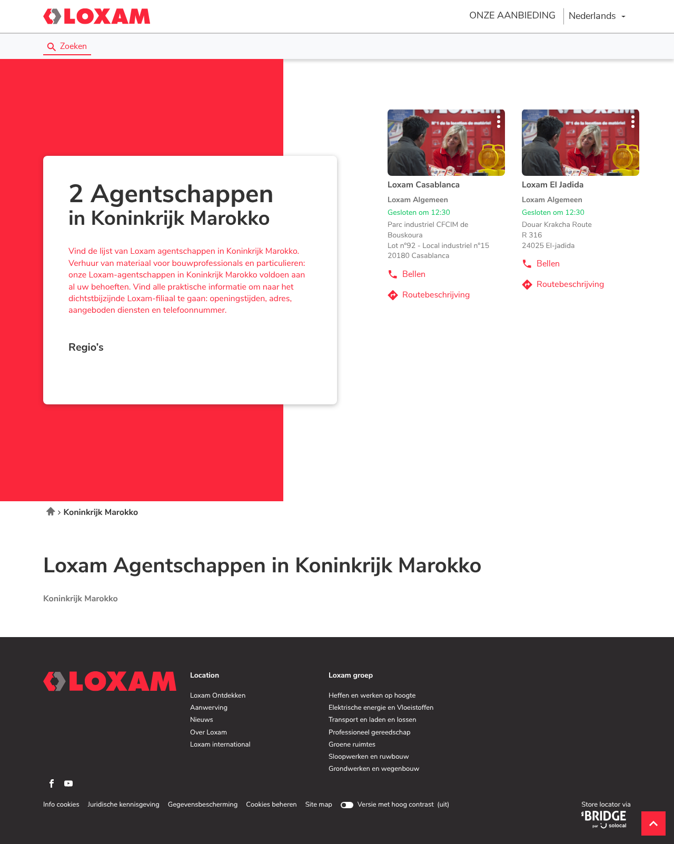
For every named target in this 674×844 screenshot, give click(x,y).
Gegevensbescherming (203, 805)
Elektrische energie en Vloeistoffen (381, 708)
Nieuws (201, 720)
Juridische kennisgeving (124, 805)
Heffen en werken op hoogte (372, 696)
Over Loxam (208, 733)
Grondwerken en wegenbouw (374, 769)
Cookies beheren (271, 804)
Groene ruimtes (352, 745)
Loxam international (220, 745)
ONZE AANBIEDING (512, 16)
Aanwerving (208, 708)
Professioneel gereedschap (370, 733)
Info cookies (61, 805)
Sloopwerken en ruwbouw (369, 757)
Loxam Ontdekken (217, 696)
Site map (318, 804)
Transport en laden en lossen (373, 720)
